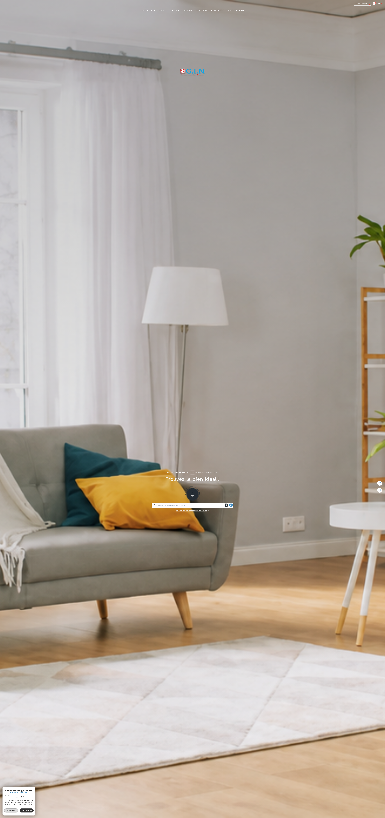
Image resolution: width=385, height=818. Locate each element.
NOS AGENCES (148, 10)
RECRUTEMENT (217, 10)
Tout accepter (26, 810)
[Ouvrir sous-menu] (166, 10)
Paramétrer (11, 810)
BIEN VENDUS (201, 10)
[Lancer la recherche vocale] (192, 494)
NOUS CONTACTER (236, 10)
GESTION (188, 10)
